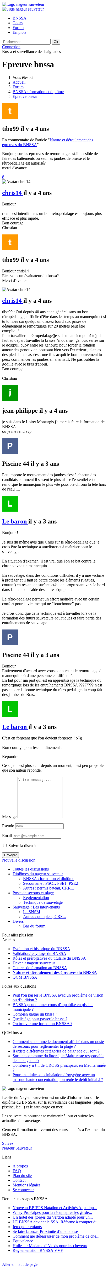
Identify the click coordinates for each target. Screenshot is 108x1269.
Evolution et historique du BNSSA (41, 948)
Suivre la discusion (23, 845)
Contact (19, 1180)
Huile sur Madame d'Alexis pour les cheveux (50, 1245)
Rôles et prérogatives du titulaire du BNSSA (49, 958)
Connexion (11, 47)
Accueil (19, 82)
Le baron (15, 521)
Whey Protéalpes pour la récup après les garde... (52, 1212)
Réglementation (36, 897)
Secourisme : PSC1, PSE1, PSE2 (50, 883)
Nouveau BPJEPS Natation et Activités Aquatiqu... (55, 1207)
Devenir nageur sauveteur (34, 963)
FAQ (17, 1171)
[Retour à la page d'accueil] (23, 4)
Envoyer (10, 855)
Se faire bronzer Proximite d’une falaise (45, 1231)
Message (9, 816)
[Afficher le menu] (23, 9)
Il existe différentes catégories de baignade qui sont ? (56, 1051)
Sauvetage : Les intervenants (36, 907)
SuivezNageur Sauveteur (17, 1145)
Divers (18, 921)
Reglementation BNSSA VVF (38, 1250)
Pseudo (8, 826)
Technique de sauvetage (43, 902)
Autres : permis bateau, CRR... (48, 888)
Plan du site (22, 1175)
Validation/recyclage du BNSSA (39, 953)
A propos (20, 1166)
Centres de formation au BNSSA (40, 967)
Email (7, 835)
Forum (18, 87)
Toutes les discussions (31, 869)
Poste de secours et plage (33, 893)
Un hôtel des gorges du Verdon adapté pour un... (53, 1217)
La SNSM (31, 912)
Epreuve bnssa (25, 96)
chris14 (12, 192)
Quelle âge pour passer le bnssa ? (40, 1019)
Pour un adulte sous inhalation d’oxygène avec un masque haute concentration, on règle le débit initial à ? (58, 1077)
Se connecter (23, 1190)
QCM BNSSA (25, 977)
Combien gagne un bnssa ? (35, 1014)
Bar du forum (34, 926)
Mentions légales (26, 1185)
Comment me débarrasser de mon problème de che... (56, 1236)
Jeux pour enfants (27, 1226)
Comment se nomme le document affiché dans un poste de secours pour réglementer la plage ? (58, 1044)
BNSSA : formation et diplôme (38, 91)
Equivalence (23, 1241)
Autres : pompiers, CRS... (44, 916)
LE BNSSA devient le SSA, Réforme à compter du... (57, 1222)
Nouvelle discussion (18, 860)
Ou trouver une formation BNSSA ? (42, 1023)
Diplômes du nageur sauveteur (38, 874)
